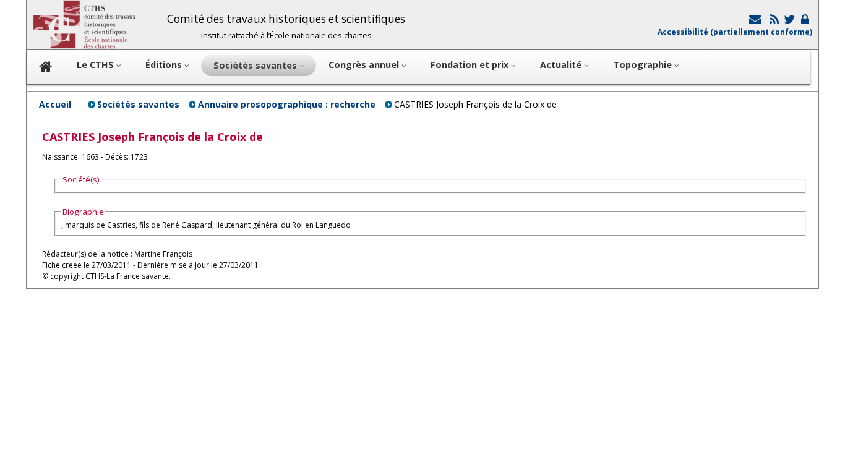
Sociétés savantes (138, 104)
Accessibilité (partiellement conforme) (735, 32)
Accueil (55, 104)
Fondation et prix (471, 65)
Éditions (164, 65)
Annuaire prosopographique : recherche (286, 104)
